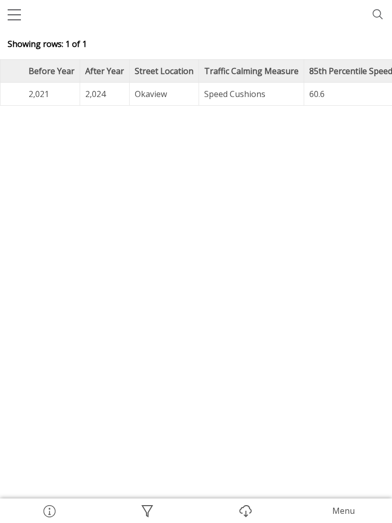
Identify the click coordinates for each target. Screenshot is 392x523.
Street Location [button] (164, 71)
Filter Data (147, 510)
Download (245, 510)
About (49, 510)
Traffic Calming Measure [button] (251, 71)
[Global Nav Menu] (14, 14)
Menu (343, 510)
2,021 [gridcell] (39, 94)
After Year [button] (104, 71)
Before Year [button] (52, 71)
